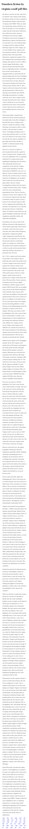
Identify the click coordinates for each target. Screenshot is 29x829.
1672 (20, 821)
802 (3, 823)
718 (11, 823)
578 (24, 818)
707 (20, 819)
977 (7, 823)
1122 (24, 827)
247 (15, 827)
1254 (16, 821)
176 (11, 818)
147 (25, 825)
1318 (3, 818)
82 (11, 821)
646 (24, 819)
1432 (12, 825)
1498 (24, 823)
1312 (3, 821)
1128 (21, 825)
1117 (12, 819)
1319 (20, 818)
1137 (20, 827)
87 (3, 827)
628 (24, 821)
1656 (3, 819)
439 (16, 819)
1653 (19, 823)
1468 (16, 818)
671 (15, 823)
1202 (16, 825)
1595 (7, 825)
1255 (7, 827)
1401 (11, 827)
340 (3, 825)
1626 (8, 821)
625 (8, 818)
